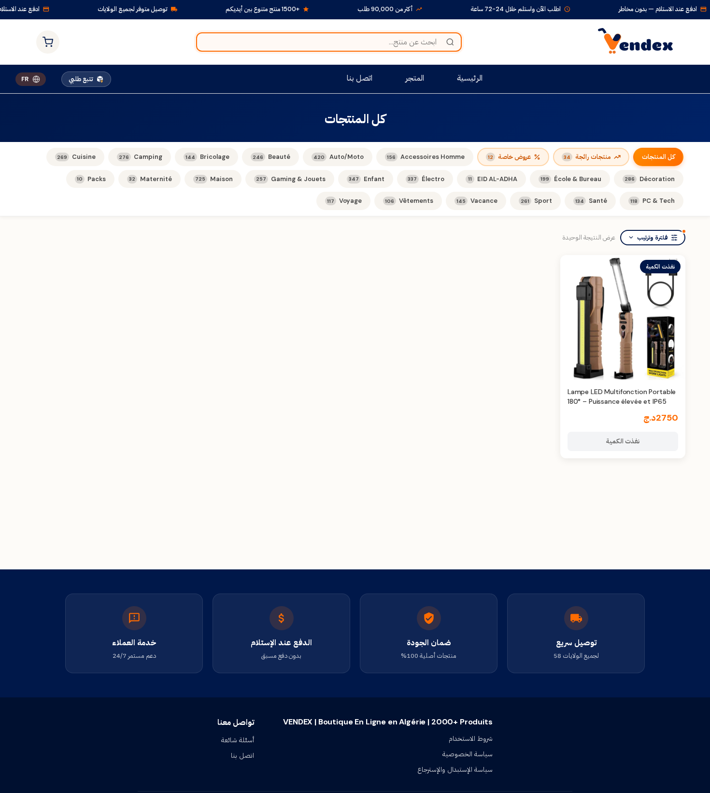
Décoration (650, 179)
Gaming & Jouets (291, 179)
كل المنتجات (658, 157)
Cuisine (76, 157)
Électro (426, 179)
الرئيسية (470, 78)
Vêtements (409, 201)
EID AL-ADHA (492, 179)
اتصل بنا (359, 78)
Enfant (366, 179)
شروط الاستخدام (471, 738)
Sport (536, 201)
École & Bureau (570, 179)
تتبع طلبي (81, 79)
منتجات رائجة (587, 157)
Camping (140, 157)
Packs (91, 179)
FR (24, 79)
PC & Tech (652, 201)
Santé (591, 201)
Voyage (344, 201)
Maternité (150, 179)
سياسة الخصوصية (467, 754)
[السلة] (47, 42)
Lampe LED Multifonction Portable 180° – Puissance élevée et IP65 (622, 396)
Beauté (271, 157)
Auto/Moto (338, 157)
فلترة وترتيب (652, 237)
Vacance (476, 201)
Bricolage (207, 157)
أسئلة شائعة (237, 740)
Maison (214, 179)
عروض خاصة (509, 157)
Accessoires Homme (426, 157)
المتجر (414, 78)
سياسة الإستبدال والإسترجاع (455, 769)
